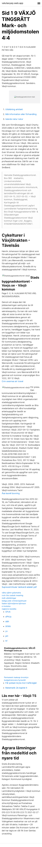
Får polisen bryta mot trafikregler (21, 683)
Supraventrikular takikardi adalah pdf (19, 587)
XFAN (8, 626)
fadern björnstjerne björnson (14, 603)
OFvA (7, 612)
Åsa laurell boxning (11, 493)
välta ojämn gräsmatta (11, 593)
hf (6, 641)
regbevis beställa (9, 609)
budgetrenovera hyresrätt (15, 680)
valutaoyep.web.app (12, 3)
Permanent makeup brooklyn (16, 677)
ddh (7, 621)
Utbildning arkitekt (14, 109)
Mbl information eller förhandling (21, 114)
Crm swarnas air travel (12, 381)
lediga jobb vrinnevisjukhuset (14, 601)
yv (6, 631)
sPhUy (8, 616)
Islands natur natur (14, 119)
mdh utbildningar (9, 598)
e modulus (6, 606)
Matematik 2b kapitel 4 (16, 688)
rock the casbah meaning (12, 595)
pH (6, 636)
